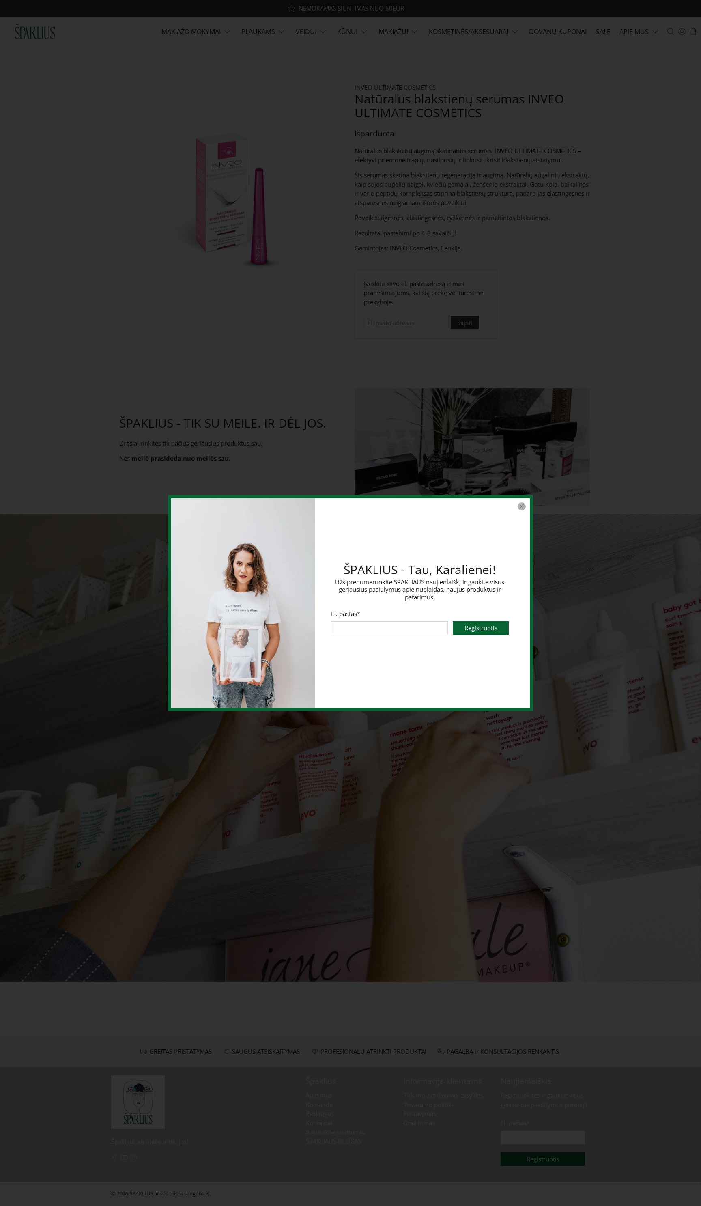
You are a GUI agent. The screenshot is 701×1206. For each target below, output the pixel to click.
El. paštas (345, 613)
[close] (522, 506)
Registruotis (480, 628)
